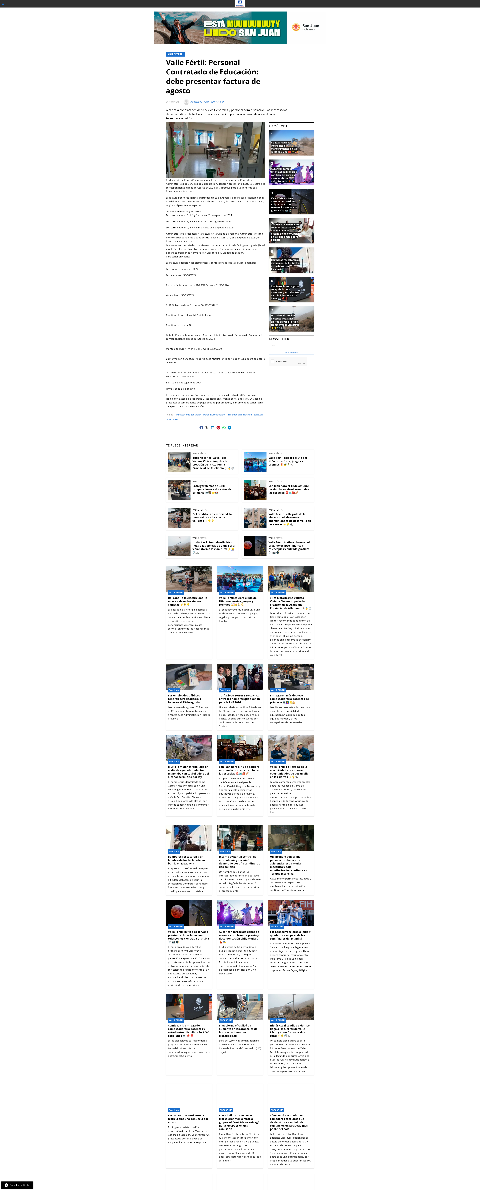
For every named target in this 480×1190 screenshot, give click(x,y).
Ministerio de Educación (188, 414)
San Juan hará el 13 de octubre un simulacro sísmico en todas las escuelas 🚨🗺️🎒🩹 (288, 489)
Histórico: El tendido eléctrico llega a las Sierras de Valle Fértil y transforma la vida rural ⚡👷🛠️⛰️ (214, 547)
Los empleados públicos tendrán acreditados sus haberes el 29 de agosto (184, 699)
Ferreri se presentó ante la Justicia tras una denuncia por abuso (188, 1119)
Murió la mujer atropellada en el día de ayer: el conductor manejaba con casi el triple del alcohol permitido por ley (188, 772)
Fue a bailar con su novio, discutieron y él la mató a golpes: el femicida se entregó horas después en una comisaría (239, 1122)
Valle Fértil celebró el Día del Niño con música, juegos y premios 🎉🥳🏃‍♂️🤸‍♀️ (287, 461)
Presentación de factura (239, 414)
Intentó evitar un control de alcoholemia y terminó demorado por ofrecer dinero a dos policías (239, 862)
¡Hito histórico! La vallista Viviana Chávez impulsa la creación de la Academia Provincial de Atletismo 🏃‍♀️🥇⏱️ (213, 463)
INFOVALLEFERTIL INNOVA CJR (207, 102)
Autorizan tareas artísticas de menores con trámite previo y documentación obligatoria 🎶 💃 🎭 (239, 937)
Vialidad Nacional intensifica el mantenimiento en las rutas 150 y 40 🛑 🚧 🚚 (284, 147)
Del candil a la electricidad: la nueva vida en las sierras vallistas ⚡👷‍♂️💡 (212, 517)
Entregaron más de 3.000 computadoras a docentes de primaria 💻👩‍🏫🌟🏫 (211, 489)
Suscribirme (291, 352)
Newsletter (279, 339)
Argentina (277, 926)
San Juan (258, 414)
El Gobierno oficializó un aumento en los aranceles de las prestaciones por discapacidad (238, 1030)
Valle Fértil (175, 54)
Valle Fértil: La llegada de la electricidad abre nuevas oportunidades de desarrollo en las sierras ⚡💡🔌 (289, 519)
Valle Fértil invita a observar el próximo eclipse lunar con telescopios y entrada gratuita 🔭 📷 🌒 (289, 547)
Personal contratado (214, 414)
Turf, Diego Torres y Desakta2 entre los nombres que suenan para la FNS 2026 (239, 699)
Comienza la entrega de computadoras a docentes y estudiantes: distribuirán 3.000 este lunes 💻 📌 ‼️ (188, 1030)
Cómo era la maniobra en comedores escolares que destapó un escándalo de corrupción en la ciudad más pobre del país (289, 1122)
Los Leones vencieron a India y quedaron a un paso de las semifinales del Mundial (290, 935)
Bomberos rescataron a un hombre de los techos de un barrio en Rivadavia (186, 860)
